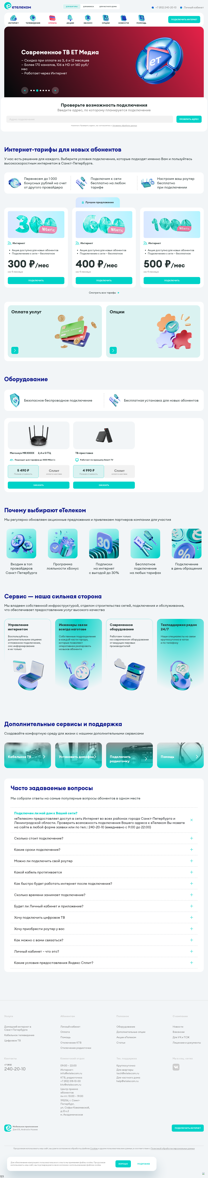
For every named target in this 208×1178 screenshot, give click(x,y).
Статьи (120, 1042)
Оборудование (125, 1026)
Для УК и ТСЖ (181, 1037)
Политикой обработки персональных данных (173, 1148)
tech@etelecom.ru (127, 1073)
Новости (178, 1026)
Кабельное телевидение (19, 1035)
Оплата (65, 1031)
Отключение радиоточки (75, 1047)
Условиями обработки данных (124, 125)
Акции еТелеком (126, 1037)
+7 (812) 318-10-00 (70, 1081)
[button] (24, 90)
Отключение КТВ (71, 1042)
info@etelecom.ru (71, 1073)
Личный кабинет (70, 1026)
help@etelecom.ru (127, 1081)
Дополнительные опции (130, 1031)
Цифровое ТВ (12, 1040)
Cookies (94, 1148)
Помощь (65, 1037)
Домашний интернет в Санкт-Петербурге (17, 1028)
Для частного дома (108, 6)
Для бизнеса (88, 6)
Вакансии (179, 1031)
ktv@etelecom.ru (70, 1084)
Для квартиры (72, 6)
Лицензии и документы (187, 1042)
